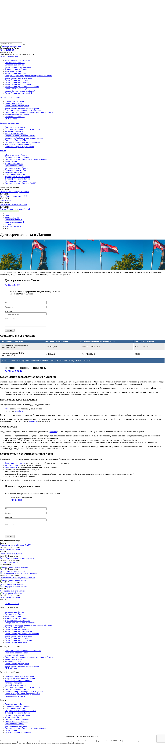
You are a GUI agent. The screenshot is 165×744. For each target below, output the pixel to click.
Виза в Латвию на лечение (16, 73)
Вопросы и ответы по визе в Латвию (20, 136)
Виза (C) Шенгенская (9, 56)
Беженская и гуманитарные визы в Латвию (23, 110)
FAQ (7, 215)
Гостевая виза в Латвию (15, 63)
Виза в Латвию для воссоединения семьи (22, 108)
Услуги (3, 151)
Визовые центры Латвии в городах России (22, 142)
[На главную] (10, 46)
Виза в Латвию (11, 161)
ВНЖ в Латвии (11, 119)
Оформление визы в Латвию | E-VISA (20, 183)
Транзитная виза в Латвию (16, 69)
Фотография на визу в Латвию (17, 179)
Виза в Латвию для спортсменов (18, 84)
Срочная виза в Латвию (14, 166)
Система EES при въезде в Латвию (19, 147)
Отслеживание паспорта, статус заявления (22, 129)
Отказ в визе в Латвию (14, 101)
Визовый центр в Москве (15, 134)
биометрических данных (15, 463)
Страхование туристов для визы (18, 157)
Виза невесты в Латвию (15, 117)
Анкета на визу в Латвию (15, 172)
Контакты (9, 224)
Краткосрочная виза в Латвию (17, 177)
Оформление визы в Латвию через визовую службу (26, 159)
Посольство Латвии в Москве (17, 140)
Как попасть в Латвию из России (18, 144)
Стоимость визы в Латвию (16, 181)
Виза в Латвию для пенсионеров (18, 78)
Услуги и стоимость (13, 226)
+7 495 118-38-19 (13, 285)
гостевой (53, 432)
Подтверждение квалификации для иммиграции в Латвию (29, 112)
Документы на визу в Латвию (17, 170)
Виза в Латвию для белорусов (17, 82)
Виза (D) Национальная (10, 97)
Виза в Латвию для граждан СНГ (18, 93)
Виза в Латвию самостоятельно (18, 67)
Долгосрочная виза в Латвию (17, 174)
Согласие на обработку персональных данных (24, 138)
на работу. (19, 411)
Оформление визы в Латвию (17, 168)
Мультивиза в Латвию (14, 164)
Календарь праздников (14, 131)
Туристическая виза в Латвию (17, 60)
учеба (7, 409)
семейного (32, 421)
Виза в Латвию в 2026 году (16, 89)
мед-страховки (11, 467)
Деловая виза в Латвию (14, 65)
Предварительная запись (15, 127)
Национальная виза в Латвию (17, 114)
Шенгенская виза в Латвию (16, 155)
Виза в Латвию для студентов (17, 106)
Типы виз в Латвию (13, 71)
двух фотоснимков (12, 465)
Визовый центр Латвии (9, 123)
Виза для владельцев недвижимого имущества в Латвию (28, 76)
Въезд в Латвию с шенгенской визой (20, 91)
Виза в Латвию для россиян (16, 80)
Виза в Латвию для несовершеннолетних (22, 87)
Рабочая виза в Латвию (14, 104)
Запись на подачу (12, 218)
